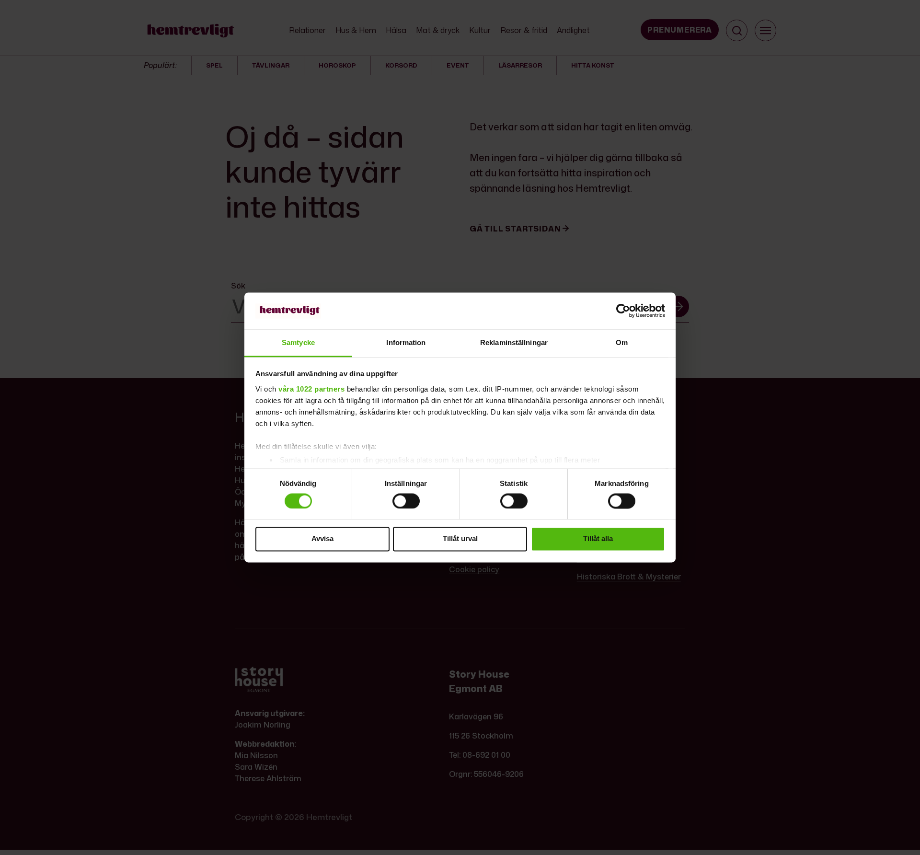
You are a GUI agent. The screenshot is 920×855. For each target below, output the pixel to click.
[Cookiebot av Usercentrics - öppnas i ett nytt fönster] (623, 311)
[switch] (406, 500)
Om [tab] (622, 342)
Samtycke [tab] (298, 342)
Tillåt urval (460, 539)
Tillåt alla (598, 539)
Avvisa (322, 539)
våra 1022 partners (311, 389)
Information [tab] (406, 342)
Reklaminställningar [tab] (514, 342)
